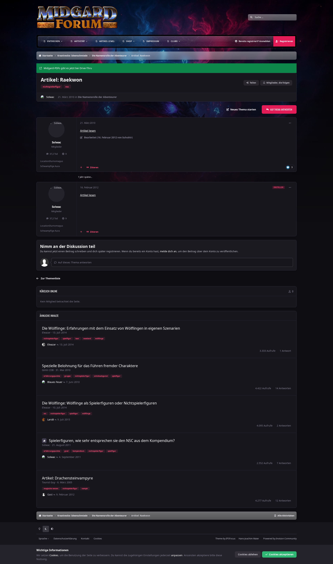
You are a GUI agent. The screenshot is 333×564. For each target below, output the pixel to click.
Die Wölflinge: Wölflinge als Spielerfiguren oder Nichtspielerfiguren (99, 403)
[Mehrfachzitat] (81, 167)
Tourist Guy (48, 482)
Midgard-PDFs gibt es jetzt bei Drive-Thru (68, 68)
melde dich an (168, 251)
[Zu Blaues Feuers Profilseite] (43, 382)
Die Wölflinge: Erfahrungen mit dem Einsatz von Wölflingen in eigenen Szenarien (111, 328)
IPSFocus (230, 538)
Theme (219, 538)
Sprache (43, 538)
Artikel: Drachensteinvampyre (67, 478)
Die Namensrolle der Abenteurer (97, 97)
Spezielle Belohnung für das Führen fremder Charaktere (90, 365)
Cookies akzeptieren (281, 554)
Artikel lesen (88, 131)
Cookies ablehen (248, 554)
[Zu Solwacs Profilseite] (42, 97)
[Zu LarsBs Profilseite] (43, 419)
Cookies (98, 538)
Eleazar (46, 332)
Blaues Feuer (54, 382)
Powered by (280, 538)
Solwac (50, 97)
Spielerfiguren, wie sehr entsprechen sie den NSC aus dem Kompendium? (112, 440)
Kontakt (85, 538)
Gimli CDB (48, 370)
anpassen (176, 555)
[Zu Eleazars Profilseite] (43, 344)
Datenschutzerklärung (65, 538)
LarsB (50, 419)
